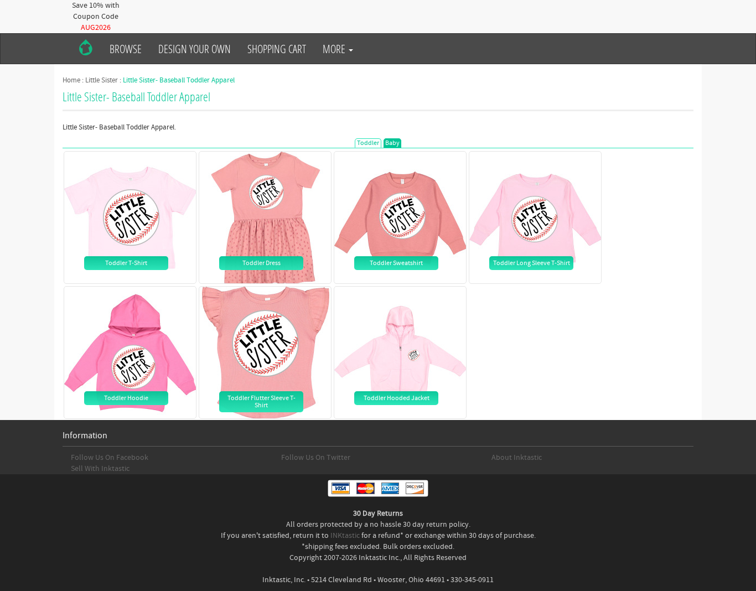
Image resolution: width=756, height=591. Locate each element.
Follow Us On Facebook (109, 458)
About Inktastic (516, 458)
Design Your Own (194, 49)
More (335, 49)
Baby (392, 143)
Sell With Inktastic (100, 469)
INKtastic (345, 536)
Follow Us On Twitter (315, 458)
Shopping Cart (276, 49)
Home (71, 80)
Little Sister (101, 80)
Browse (126, 49)
